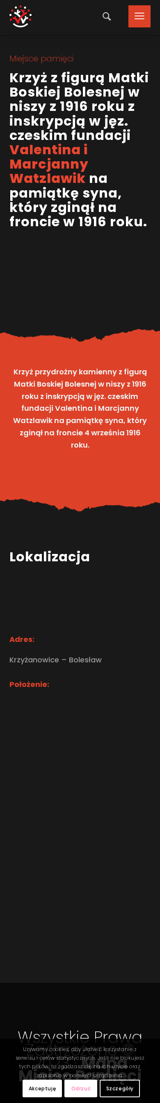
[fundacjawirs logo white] (20, 16)
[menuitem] (104, 16)
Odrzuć (81, 1088)
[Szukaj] (104, 16)
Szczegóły (120, 1088)
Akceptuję (42, 1088)
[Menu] (135, 16)
